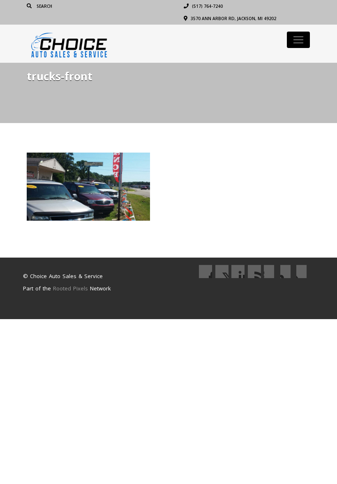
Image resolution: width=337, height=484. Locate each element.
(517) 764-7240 (207, 6)
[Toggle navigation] (298, 40)
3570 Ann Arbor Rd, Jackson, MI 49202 (232, 18)
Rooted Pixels (70, 288)
